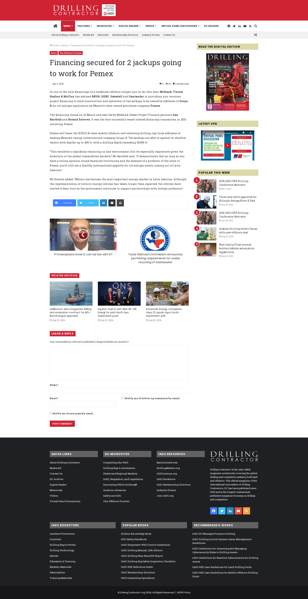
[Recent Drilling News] (227, 109)
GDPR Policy (184, 592)
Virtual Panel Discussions (179, 26)
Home (56, 45)
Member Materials (60, 566)
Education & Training (62, 561)
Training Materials (61, 578)
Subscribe (103, 34)
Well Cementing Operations (138, 578)
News (67, 26)
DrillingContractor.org (132, 592)
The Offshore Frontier (71, 53)
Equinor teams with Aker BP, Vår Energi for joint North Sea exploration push (117, 312)
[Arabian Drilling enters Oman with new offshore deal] (206, 233)
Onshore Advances (114, 490)
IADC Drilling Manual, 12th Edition (142, 550)
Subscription (57, 572)
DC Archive (211, 26)
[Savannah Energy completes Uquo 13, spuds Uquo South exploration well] (167, 294)
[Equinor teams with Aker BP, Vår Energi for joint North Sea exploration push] (119, 294)
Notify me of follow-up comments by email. (152, 398)
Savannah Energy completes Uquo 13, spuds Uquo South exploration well (164, 312)
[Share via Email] (111, 202)
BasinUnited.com (167, 462)
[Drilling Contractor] (83, 10)
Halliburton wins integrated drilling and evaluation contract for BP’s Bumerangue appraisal (70, 312)
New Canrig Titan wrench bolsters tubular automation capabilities (236, 248)
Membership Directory (125, 34)
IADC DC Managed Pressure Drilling (213, 533)
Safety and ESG (112, 495)
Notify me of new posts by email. (73, 413)
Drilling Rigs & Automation (119, 468)
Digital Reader (128, 26)
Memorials (56, 490)
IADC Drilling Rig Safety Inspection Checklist (148, 561)
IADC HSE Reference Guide (137, 566)
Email (54, 398)
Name (54, 384)
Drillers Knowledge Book (136, 533)
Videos (149, 26)
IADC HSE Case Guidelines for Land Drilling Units (222, 567)
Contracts (55, 539)
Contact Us (169, 34)
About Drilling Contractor (65, 34)
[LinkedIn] (103, 202)
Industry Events (151, 34)
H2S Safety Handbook (134, 539)
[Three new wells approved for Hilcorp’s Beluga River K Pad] (206, 202)
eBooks (54, 555)
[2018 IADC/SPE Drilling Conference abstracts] (206, 186)
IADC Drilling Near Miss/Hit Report (142, 555)
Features (84, 26)
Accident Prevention (62, 533)
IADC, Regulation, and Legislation (123, 479)
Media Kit (88, 34)
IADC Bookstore (166, 479)
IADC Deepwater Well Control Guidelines (145, 544)
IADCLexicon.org (167, 473)
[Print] (120, 202)
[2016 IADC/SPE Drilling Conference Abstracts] (206, 217)
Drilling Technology (62, 550)
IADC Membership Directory (174, 484)
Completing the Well (115, 462)
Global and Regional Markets (120, 473)
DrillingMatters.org (168, 468)
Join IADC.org (165, 495)
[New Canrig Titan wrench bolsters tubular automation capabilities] (206, 249)
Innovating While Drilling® (120, 484)
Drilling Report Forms (63, 544)
